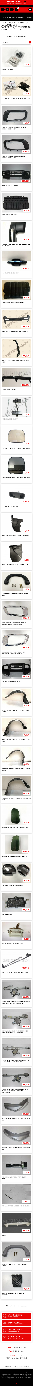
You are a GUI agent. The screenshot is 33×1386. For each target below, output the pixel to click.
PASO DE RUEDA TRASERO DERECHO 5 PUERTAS (15, 564)
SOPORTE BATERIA (7, 914)
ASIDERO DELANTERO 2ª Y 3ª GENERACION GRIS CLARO (15, 1265)
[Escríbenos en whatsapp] (12, 10)
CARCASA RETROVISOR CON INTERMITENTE (14, 885)
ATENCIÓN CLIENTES (15, 1315)
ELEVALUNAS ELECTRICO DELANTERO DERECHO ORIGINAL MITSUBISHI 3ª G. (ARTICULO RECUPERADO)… (15, 1091)
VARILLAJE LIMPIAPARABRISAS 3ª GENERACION (15, 972)
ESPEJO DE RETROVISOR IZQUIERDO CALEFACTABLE (16, 448)
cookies (22, 1379)
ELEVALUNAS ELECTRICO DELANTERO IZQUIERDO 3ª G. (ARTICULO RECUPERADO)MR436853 (16, 1061)
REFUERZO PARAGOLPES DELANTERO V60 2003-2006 (15, 361)
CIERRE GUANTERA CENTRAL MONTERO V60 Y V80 (16, 98)
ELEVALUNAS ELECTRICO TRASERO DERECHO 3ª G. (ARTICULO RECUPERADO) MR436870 (16, 1032)
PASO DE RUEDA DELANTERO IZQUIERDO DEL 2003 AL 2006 (16, 711)
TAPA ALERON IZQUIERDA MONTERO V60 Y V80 (15, 827)
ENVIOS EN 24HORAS (15, 1329)
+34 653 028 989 (18, 1351)
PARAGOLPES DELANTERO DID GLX (11, 681)
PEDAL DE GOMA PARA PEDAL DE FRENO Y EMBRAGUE (13, 1294)
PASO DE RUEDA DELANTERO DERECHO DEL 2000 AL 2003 (16, 799)
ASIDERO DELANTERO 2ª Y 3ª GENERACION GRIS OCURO (15, 594)
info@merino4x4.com (19, 1347)
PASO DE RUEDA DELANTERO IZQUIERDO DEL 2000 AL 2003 (16, 769)
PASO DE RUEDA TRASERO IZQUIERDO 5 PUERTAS (15, 535)
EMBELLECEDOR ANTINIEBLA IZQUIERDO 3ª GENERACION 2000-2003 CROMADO (14, 623)
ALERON (4, 1235)
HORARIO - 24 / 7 (14, 1336)
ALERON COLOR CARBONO (9, 389)
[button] (3, 10)
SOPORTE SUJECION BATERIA (10, 419)
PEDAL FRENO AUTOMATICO (9, 215)
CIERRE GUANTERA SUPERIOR (10, 506)
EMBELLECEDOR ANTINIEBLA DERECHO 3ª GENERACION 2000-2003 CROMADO (13, 653)
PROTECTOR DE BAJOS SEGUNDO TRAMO (13, 302)
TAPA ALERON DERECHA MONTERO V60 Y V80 (14, 856)
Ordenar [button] (5, 42)
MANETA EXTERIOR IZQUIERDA (10, 273)
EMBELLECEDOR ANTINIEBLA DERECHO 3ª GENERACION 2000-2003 (13, 157)
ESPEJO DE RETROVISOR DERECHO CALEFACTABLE (16, 477)
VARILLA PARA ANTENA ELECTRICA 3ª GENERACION (16, 1206)
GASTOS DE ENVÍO (14, 1322)
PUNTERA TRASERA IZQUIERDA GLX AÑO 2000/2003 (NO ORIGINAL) (16, 245)
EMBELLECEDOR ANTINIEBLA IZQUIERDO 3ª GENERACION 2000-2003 (14, 128)
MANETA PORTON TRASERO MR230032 (12, 943)
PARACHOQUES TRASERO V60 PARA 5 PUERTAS (15, 331)
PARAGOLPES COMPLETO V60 (10, 185)
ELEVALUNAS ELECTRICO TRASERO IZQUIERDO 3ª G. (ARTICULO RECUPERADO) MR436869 (16, 1002)
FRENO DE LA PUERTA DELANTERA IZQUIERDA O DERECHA (15, 1178)
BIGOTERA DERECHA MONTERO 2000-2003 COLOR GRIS (16, 1148)
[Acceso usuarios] (7, 10)
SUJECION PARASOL (7, 69)
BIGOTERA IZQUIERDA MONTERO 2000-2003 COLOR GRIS (16, 1119)
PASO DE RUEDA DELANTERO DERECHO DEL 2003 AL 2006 (16, 740)
